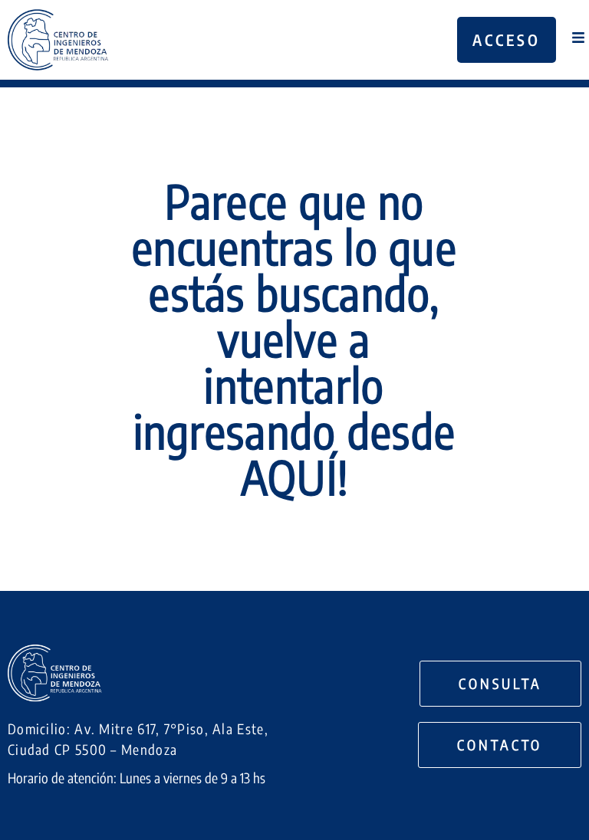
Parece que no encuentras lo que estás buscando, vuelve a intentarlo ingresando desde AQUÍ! (294, 338)
